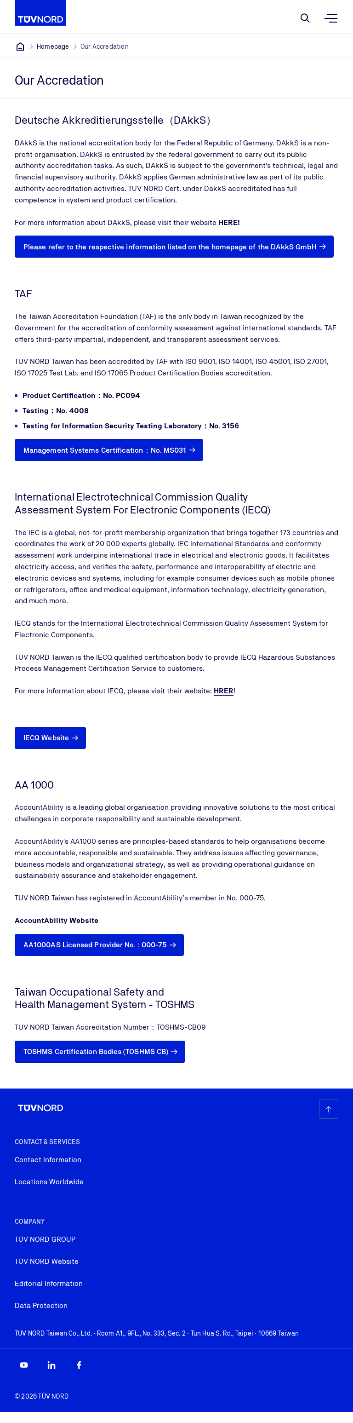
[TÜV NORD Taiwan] (20, 46)
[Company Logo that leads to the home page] (40, 13)
